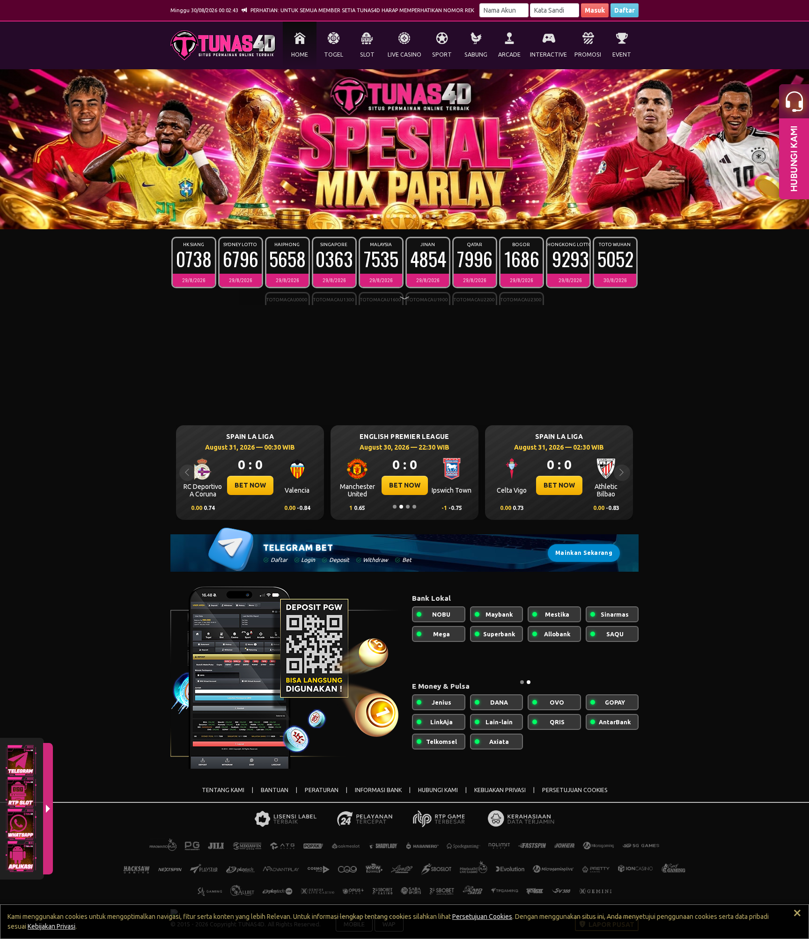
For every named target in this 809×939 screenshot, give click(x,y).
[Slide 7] (408, 216)
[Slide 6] (401, 216)
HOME (299, 54)
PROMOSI (587, 54)
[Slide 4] (388, 216)
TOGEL (333, 54)
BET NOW (250, 485)
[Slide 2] (375, 216)
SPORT (442, 54)
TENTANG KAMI (223, 790)
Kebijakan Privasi (51, 926)
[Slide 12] (440, 216)
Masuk (595, 10)
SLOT (367, 54)
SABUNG (475, 54)
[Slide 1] (368, 216)
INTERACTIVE (548, 54)
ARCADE (509, 54)
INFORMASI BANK (378, 790)
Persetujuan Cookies (482, 916)
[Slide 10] (427, 216)
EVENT (621, 54)
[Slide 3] (381, 216)
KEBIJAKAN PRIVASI (500, 790)
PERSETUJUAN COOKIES (575, 790)
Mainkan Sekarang (583, 553)
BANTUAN (274, 790)
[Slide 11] (434, 216)
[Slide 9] (421, 216)
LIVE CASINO (404, 54)
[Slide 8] (414, 216)
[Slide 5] (395, 216)
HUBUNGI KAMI (438, 790)
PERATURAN (321, 790)
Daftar (624, 10)
